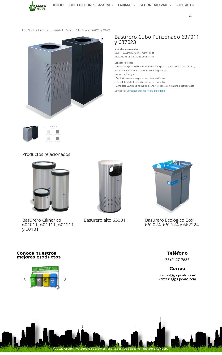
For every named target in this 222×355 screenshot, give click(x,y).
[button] (102, 39)
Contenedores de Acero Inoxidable (46, 30)
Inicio (24, 30)
